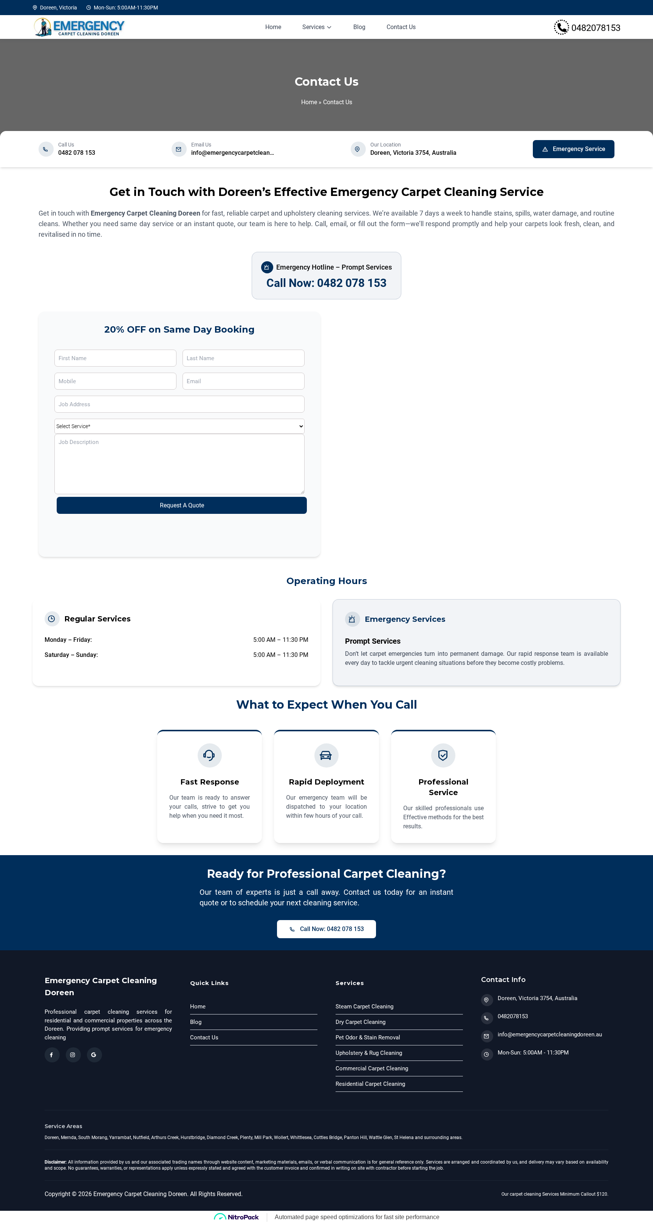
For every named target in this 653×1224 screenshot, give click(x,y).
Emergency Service (579, 149)
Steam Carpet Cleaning (364, 1006)
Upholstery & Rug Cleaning (369, 1053)
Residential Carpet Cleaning (370, 1084)
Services (313, 27)
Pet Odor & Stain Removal (368, 1037)
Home (273, 27)
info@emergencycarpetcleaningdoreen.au (232, 152)
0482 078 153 (76, 152)
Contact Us (401, 27)
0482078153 (513, 1016)
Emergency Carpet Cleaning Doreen (145, 213)
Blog (359, 27)
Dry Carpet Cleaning (360, 1022)
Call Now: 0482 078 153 (326, 283)
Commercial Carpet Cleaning (372, 1068)
